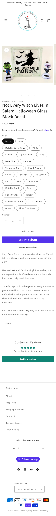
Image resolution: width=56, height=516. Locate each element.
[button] (6, 20)
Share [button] (8, 323)
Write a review (28, 359)
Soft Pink (33, 181)
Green (8, 208)
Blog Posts (11, 402)
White (35, 148)
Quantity (6, 215)
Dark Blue (10, 161)
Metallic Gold (12, 188)
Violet (8, 174)
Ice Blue (27, 161)
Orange (30, 188)
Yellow (29, 194)
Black (8, 141)
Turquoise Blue (13, 168)
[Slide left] (21, 95)
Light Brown (26, 154)
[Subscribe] (43, 448)
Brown (8, 154)
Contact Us (11, 416)
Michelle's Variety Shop (23, 511)
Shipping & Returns (15, 409)
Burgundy (41, 174)
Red (7, 181)
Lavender (23, 174)
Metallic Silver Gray (15, 148)
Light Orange (12, 194)
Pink (19, 181)
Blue (41, 154)
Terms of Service (14, 423)
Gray (21, 141)
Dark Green (36, 201)
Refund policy (12, 429)
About (9, 396)
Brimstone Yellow (14, 201)
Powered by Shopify (40, 511)
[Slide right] (34, 95)
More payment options (28, 247)
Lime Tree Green (27, 208)
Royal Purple (35, 168)
